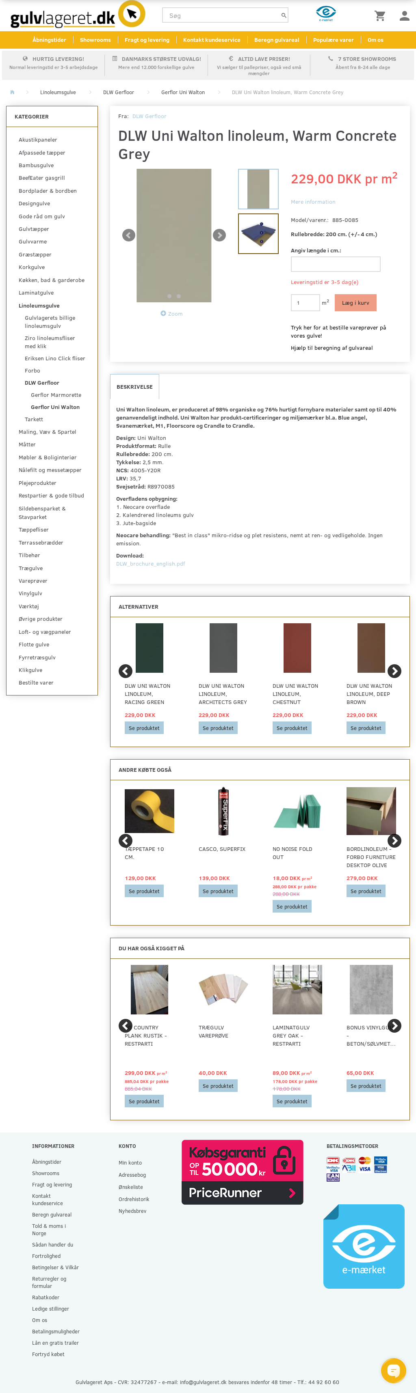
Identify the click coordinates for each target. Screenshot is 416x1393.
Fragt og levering (147, 39)
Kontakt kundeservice (211, 39)
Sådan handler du (52, 1244)
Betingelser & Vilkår (55, 1267)
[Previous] (125, 671)
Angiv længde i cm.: (316, 250)
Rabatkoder (45, 1297)
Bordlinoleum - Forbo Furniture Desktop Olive (371, 857)
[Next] (394, 671)
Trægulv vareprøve (213, 1031)
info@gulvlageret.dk (203, 1381)
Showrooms (95, 39)
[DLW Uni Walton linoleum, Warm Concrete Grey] (174, 236)
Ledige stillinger (50, 1308)
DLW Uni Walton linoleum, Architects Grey (223, 694)
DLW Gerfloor (149, 116)
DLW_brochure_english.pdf (150, 563)
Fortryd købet (48, 1353)
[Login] (405, 15)
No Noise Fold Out (292, 853)
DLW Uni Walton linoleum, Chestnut (295, 694)
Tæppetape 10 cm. (144, 853)
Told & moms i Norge (49, 1229)
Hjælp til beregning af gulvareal (332, 347)
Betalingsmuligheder (56, 1331)
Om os (376, 39)
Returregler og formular (49, 1282)
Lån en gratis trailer (55, 1342)
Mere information (313, 201)
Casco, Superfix (222, 849)
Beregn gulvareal (276, 39)
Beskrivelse (135, 386)
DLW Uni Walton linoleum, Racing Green (147, 694)
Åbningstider (49, 39)
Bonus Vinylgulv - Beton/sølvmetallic (371, 1035)
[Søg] (284, 15)
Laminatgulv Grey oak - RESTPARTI (291, 1035)
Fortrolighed (46, 1255)
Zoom (175, 313)
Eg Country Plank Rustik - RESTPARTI (146, 1035)
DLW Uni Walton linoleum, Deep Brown (369, 694)
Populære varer (333, 39)
